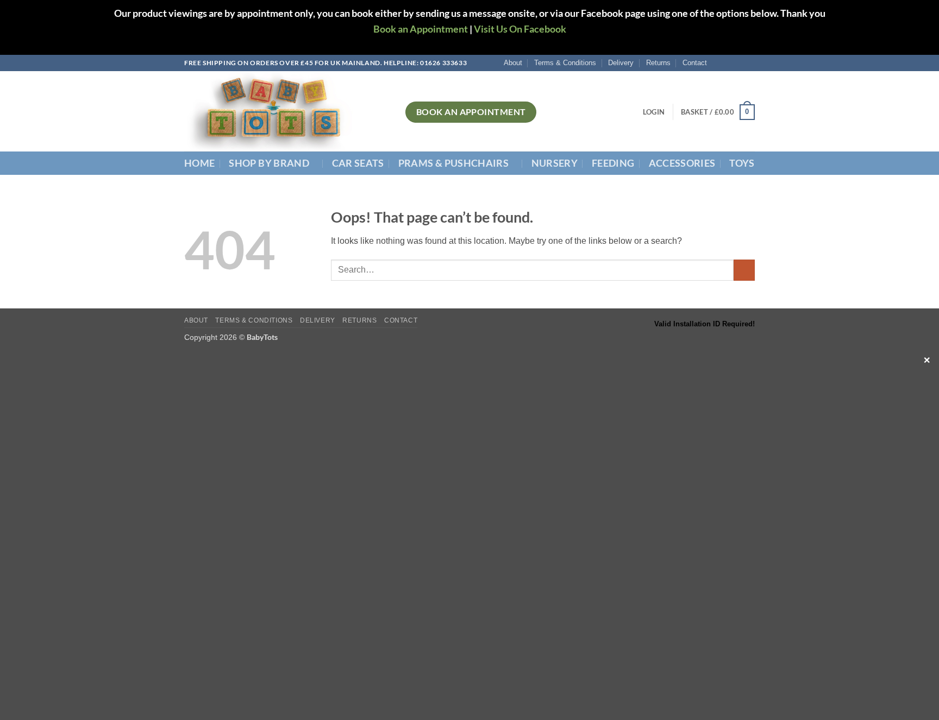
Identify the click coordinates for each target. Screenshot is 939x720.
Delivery (621, 63)
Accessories (682, 163)
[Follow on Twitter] (739, 63)
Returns (658, 63)
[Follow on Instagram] (728, 63)
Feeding (613, 163)
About (513, 63)
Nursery (554, 163)
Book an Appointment (420, 29)
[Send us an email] (749, 63)
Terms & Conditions (565, 63)
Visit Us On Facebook (520, 29)
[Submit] (744, 270)
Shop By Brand (269, 163)
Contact (695, 63)
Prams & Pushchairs (453, 163)
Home (199, 163)
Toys (741, 163)
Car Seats (358, 163)
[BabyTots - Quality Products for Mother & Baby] (286, 111)
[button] (654, 112)
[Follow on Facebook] (718, 63)
